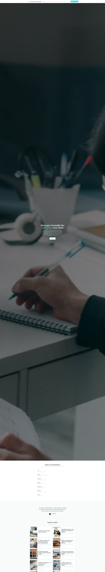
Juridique (56, 1)
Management (60, 1)
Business (49, 1)
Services (68, 1)
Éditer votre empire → (74, 1)
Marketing (64, 1)
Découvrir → (52, 238)
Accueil (43, 1)
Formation (52, 1)
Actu (46, 1)
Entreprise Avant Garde (35, 1)
